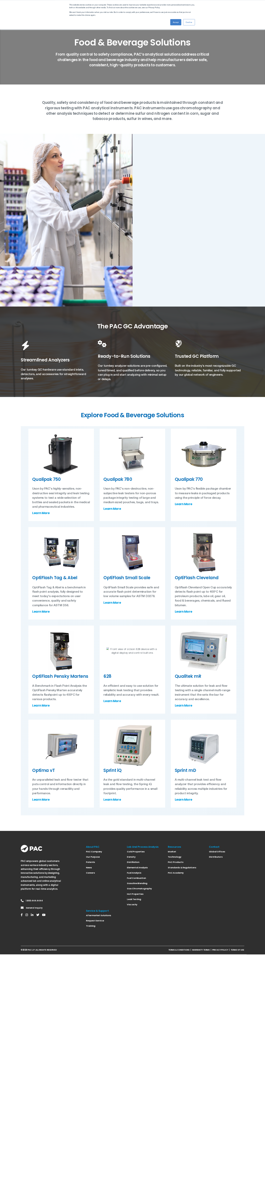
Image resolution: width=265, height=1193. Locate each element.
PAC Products (175, 862)
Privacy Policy (220, 950)
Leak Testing (134, 899)
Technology (174, 856)
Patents (90, 862)
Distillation (133, 862)
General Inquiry (34, 907)
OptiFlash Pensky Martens (60, 676)
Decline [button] (189, 22)
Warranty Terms (201, 950)
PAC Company (94, 851)
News (89, 867)
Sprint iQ (112, 770)
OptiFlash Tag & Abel (54, 578)
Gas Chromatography (139, 888)
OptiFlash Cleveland (196, 578)
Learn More (41, 513)
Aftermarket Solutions (98, 915)
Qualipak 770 (189, 479)
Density (131, 856)
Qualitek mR (188, 676)
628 (107, 676)
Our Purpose (93, 856)
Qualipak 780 (117, 479)
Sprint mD (185, 770)
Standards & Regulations (182, 867)
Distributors (216, 856)
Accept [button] (176, 22)
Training (90, 926)
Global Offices (217, 851)
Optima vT (43, 770)
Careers (90, 872)
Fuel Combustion (136, 878)
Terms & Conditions (179, 950)
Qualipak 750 (46, 479)
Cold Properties (136, 851)
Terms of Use (237, 950)
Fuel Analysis (134, 872)
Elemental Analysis (137, 867)
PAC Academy (176, 872)
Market (172, 851)
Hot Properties (135, 893)
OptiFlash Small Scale (126, 578)
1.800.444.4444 (34, 900)
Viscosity (132, 904)
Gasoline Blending (137, 883)
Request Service (95, 920)
